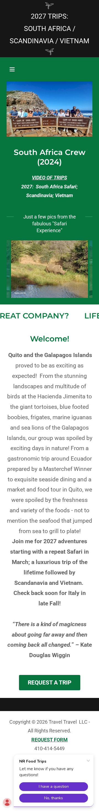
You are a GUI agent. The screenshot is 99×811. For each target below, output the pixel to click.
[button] (13, 69)
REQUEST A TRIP (50, 682)
